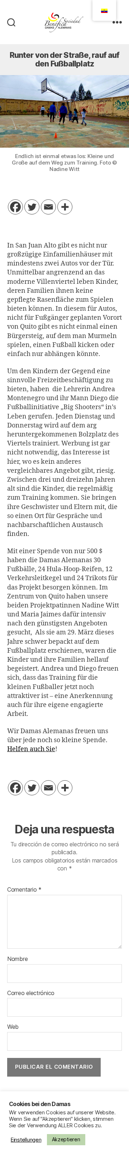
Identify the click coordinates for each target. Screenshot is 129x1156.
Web (13, 1027)
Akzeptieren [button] (66, 1139)
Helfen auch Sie (31, 749)
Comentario (24, 890)
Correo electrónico (30, 993)
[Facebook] (15, 206)
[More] (64, 206)
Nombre (17, 959)
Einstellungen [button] (26, 1140)
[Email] (48, 206)
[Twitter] (31, 206)
